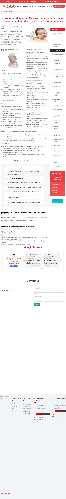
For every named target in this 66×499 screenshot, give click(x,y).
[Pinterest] (53, 2)
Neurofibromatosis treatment (58, 110)
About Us (14, 405)
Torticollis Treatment (58, 50)
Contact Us (14, 412)
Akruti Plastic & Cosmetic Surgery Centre (14, 259)
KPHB (16, 1)
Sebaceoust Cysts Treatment (58, 156)
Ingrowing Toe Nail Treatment (58, 162)
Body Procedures (27, 408)
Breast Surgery (26, 410)
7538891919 (9, 231)
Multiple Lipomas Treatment (57, 116)
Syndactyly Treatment (58, 39)
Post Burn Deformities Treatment (59, 140)
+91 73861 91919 (40, 417)
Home (14, 6)
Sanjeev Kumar (33, 254)
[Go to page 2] (42, 268)
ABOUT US (19, 6)
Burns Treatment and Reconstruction (58, 134)
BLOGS (43, 6)
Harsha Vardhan (52, 254)
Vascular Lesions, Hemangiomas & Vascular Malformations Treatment (58, 62)
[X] (57, 2)
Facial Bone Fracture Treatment (58, 34)
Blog (13, 410)
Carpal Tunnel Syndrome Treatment (58, 146)
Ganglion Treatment (58, 166)
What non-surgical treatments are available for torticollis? (23, 182)
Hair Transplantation (27, 404)
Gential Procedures (27, 411)
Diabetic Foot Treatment (57, 87)
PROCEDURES (25, 6)
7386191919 (8, 1)
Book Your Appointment (58, 201)
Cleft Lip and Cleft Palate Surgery (58, 70)
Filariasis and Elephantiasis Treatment (57, 94)
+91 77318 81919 (58, 414)
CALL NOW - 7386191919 (59, 6)
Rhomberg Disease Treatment (58, 121)
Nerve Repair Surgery (58, 105)
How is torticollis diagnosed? (14, 178)
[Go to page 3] (43, 268)
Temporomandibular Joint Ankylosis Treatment (58, 45)
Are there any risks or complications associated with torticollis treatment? (21, 196)
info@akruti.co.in (32, 1)
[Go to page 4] (44, 268)
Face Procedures (27, 406)
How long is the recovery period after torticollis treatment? (23, 191)
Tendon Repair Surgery (57, 100)
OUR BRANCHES (33, 6)
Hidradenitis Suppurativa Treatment (56, 128)
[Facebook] (48, 2)
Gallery (13, 408)
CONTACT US (49, 6)
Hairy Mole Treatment (59, 54)
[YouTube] (55, 2)
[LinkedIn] (50, 2)
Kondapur (23, 1)
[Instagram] (46, 2)
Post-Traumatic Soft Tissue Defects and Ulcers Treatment (58, 76)
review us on (13, 265)
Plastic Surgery (55, 29)
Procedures (14, 406)
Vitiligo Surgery (57, 82)
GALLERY (39, 6)
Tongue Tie (56, 151)
